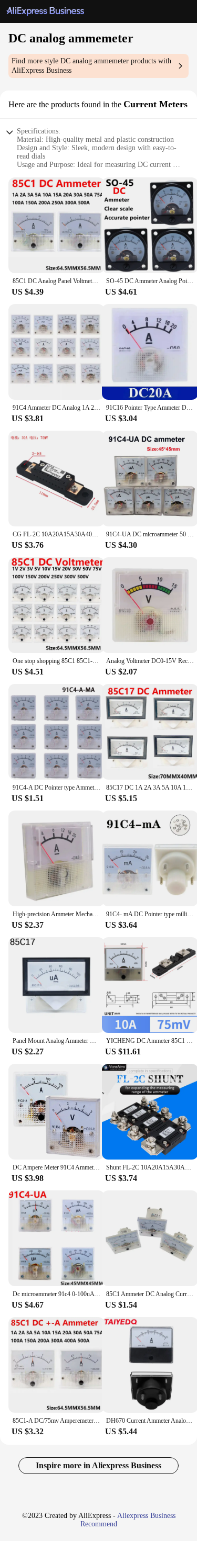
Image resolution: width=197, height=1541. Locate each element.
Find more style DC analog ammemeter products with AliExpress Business (91, 65)
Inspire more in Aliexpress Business (98, 1465)
